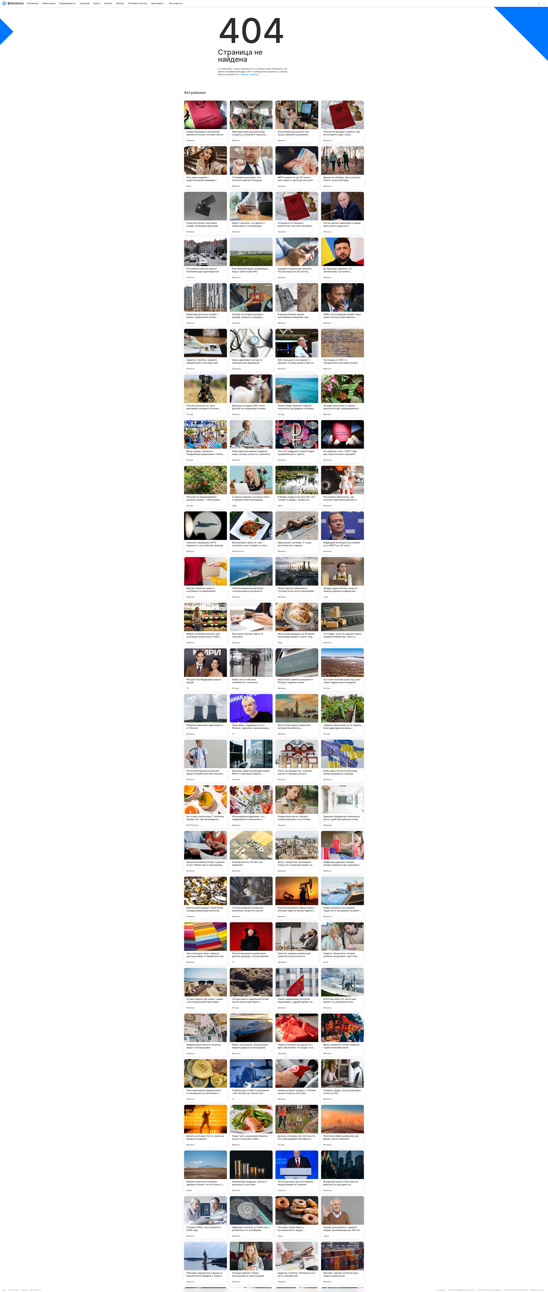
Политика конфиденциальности (461, 1290)
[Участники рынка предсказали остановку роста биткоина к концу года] (205, 1080)
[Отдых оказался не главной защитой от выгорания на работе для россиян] (342, 898)
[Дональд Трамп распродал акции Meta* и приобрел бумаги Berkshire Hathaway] (251, 761)
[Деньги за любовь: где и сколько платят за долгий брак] (342, 167)
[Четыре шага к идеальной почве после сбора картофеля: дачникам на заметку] (251, 989)
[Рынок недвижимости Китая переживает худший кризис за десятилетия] (296, 989)
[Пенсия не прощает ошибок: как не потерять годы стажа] (342, 122)
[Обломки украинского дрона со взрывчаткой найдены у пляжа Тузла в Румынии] (205, 1263)
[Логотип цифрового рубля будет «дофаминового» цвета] (296, 441)
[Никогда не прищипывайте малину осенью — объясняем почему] (205, 487)
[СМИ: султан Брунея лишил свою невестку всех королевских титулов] (342, 304)
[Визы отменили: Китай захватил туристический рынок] (342, 1035)
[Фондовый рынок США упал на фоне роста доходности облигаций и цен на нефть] (342, 1171)
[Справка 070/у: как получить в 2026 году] (205, 1217)
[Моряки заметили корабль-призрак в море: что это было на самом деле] (205, 1171)
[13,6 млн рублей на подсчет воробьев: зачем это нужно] (251, 898)
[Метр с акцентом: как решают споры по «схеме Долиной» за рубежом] (296, 852)
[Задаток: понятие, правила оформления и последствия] (205, 350)
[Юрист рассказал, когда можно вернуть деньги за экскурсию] (251, 1035)
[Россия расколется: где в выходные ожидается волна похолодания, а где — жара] (205, 395)
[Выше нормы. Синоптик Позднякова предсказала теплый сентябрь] (205, 441)
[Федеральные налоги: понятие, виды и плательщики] (205, 1035)
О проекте (441, 1290)
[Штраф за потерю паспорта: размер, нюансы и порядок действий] (251, 304)
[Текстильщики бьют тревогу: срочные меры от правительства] (205, 943)
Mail (4, 1290)
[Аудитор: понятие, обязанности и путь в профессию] (296, 1263)
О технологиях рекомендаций (489, 1290)
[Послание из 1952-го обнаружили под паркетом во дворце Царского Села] (342, 350)
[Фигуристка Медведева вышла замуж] (205, 669)
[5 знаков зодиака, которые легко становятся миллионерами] (251, 487)
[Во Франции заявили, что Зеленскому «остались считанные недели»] (342, 259)
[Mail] (4, 3)
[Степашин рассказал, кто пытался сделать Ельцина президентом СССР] (251, 167)
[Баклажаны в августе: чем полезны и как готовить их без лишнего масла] (251, 532)
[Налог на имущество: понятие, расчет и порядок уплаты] (296, 761)
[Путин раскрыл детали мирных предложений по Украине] (296, 1171)
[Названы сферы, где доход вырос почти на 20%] (342, 1080)
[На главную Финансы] (15, 3)
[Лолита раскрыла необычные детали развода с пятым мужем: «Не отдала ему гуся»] (251, 943)
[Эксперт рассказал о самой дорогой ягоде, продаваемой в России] (342, 395)
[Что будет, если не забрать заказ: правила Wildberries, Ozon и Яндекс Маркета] (342, 624)
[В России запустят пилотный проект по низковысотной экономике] (342, 989)
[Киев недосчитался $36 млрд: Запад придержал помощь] (342, 761)
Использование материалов (515, 1290)
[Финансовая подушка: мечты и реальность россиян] (251, 1171)
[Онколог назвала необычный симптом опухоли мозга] (296, 943)
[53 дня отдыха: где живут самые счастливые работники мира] (205, 989)
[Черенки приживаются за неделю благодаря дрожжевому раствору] (342, 715)
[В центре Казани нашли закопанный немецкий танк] (296, 304)
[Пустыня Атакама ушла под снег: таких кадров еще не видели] (342, 669)
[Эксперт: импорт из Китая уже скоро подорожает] (342, 1263)
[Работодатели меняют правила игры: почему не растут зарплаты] (251, 441)
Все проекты (35, 1290)
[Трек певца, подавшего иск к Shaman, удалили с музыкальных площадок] (251, 715)
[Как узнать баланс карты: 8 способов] (251, 624)
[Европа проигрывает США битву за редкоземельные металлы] (205, 898)
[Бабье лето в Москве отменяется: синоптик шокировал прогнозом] (251, 669)
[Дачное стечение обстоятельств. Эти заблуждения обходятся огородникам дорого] (296, 1126)
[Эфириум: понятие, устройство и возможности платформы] (251, 1217)
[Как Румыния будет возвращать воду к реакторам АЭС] (251, 259)
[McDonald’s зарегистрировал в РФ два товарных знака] (296, 669)
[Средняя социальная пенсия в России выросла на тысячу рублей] (296, 259)
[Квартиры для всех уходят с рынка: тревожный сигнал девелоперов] (205, 304)
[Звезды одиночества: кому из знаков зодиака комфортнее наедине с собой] (342, 578)
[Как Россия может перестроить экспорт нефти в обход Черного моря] (296, 898)
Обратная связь (536, 1290)
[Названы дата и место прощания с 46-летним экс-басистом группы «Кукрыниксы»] (251, 1080)
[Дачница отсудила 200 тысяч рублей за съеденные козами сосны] (251, 395)
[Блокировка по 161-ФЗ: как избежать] (251, 852)
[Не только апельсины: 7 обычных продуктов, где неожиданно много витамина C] (205, 806)
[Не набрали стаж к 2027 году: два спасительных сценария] (342, 441)
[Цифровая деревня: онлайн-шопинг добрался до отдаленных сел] (342, 852)
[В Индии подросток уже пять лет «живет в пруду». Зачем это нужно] (296, 487)
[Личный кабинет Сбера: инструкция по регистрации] (251, 1263)
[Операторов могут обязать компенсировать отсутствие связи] (296, 806)
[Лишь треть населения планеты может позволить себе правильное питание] (251, 1126)
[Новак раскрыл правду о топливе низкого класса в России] (296, 1080)
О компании (13, 1290)
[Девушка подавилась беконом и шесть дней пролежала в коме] (342, 806)
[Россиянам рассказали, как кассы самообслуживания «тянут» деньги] (296, 122)
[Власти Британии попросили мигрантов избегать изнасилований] (296, 715)
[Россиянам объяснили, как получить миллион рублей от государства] (342, 487)
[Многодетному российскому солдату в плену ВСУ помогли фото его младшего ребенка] (251, 122)
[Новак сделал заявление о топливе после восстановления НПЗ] (296, 578)
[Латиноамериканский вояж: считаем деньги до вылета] (251, 578)
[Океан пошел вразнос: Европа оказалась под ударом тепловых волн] (296, 395)
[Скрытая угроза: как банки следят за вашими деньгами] (205, 213)
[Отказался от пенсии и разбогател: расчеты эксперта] (296, 213)
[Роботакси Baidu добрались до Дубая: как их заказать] (342, 1126)
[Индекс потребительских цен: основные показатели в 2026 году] (205, 624)
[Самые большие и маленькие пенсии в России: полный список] (205, 122)
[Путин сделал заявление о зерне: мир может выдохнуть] (342, 213)
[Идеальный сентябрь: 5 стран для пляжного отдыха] (296, 532)
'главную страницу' (249, 74)
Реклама (24, 1290)
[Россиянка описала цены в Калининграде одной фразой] (205, 259)
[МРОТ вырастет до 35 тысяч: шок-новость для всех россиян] (296, 167)
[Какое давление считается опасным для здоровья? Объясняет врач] (251, 350)
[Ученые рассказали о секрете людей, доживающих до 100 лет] (342, 1217)
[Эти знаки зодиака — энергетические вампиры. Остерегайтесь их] (205, 167)
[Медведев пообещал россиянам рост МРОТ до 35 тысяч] (342, 532)
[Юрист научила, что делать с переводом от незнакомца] (251, 213)
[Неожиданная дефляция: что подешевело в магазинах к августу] (251, 806)
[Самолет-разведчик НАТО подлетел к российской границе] (205, 532)
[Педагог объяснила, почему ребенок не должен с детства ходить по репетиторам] (342, 943)
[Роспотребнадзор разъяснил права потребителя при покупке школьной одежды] (205, 761)
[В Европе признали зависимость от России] (205, 715)
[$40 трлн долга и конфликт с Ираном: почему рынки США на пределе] (296, 350)
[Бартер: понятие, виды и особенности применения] (205, 578)
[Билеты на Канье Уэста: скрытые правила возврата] (205, 1126)
